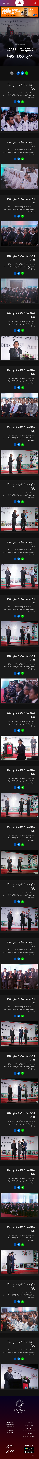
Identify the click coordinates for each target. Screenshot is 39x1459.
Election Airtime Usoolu (29, 1436)
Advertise (29, 1428)
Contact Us (29, 1422)
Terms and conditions (29, 1430)
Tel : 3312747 (10, 1430)
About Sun (29, 1433)
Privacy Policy (29, 1425)
